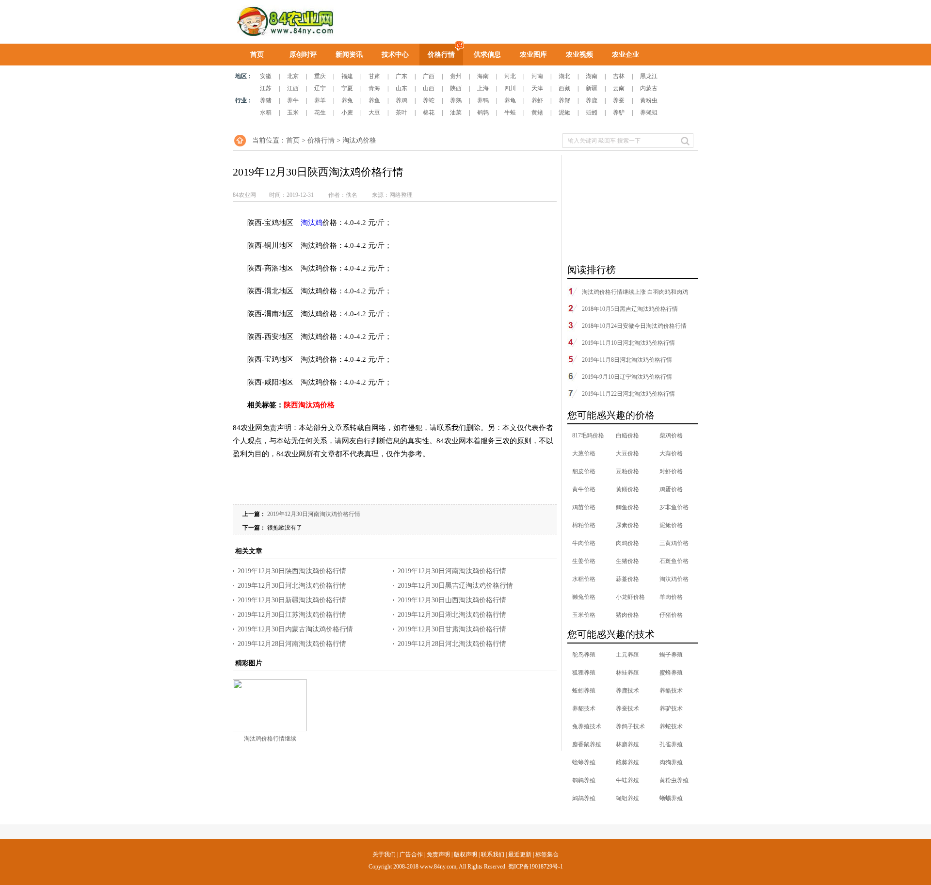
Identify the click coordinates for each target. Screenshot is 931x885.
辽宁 (320, 88)
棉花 (428, 112)
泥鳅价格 (671, 525)
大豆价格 (627, 453)
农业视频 (579, 54)
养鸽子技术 (630, 726)
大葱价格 (583, 453)
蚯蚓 (591, 112)
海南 (483, 76)
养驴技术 (671, 708)
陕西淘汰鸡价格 (309, 405)
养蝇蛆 (649, 112)
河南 (537, 76)
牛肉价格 (583, 543)
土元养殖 (627, 654)
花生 (320, 112)
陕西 (456, 88)
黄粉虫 (649, 100)
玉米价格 (583, 614)
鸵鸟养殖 (583, 654)
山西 (428, 88)
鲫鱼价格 (627, 507)
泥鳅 (564, 112)
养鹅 (456, 100)
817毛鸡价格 (588, 435)
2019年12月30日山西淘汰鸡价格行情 (452, 600)
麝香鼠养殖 (586, 744)
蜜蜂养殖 (671, 672)
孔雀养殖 (671, 744)
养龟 (510, 100)
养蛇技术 (671, 726)
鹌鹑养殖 (583, 780)
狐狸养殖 (583, 672)
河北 (510, 76)
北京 (293, 76)
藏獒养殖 (627, 762)
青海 (374, 88)
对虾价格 (671, 471)
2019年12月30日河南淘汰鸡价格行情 (313, 514)
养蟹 (564, 100)
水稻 (266, 112)
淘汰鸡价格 (359, 140)
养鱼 (374, 100)
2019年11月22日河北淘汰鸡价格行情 (628, 393)
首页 (257, 54)
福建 (347, 76)
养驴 (619, 112)
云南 (619, 88)
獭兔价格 (583, 597)
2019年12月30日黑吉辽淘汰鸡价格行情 (455, 585)
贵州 (456, 76)
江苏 (266, 88)
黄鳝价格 (627, 489)
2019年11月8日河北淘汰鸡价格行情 (627, 359)
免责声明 (438, 854)
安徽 (266, 76)
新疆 (591, 88)
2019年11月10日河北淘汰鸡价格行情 (628, 342)
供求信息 (487, 54)
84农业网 (284, 21)
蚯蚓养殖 (583, 690)
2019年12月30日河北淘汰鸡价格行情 (292, 585)
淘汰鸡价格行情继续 (270, 738)
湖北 (564, 76)
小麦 (347, 112)
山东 (401, 88)
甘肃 (374, 76)
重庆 (320, 76)
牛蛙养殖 (627, 780)
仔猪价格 (671, 614)
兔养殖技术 (586, 726)
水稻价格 (583, 579)
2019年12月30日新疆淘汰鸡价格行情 (292, 600)
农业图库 (533, 54)
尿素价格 (627, 525)
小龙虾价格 (630, 597)
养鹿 (591, 100)
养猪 (266, 100)
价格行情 (441, 54)
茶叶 (401, 112)
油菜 (456, 112)
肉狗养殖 (671, 762)
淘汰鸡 (311, 222)
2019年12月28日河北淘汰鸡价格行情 (452, 643)
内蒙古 (649, 88)
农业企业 (625, 54)
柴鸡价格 (671, 435)
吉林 (619, 76)
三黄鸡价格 (674, 543)
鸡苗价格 (583, 507)
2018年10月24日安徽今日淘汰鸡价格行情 (634, 325)
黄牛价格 (583, 489)
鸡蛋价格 (671, 489)
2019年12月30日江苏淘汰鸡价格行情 (292, 614)
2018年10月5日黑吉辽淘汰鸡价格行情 (630, 309)
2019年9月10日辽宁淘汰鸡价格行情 (627, 376)
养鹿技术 (627, 690)
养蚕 (619, 100)
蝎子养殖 (671, 654)
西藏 (564, 88)
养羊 (320, 100)
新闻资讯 (349, 54)
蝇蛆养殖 (627, 798)
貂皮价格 (583, 471)
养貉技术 (671, 690)
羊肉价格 (671, 597)
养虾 (537, 100)
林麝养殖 (627, 744)
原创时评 (303, 54)
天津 (537, 88)
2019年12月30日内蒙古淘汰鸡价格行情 (295, 629)
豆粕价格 (627, 471)
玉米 (293, 112)
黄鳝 (537, 112)
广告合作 (411, 854)
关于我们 (384, 854)
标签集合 (547, 854)
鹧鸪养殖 (583, 798)
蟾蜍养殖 (583, 762)
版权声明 (465, 854)
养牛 (293, 100)
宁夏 (347, 88)
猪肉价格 (627, 614)
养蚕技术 (627, 708)
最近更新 (519, 854)
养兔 (347, 100)
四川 (510, 88)
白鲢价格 (627, 435)
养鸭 (483, 100)
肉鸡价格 (627, 543)
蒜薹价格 (627, 579)
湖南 (591, 76)
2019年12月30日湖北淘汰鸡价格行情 (452, 614)
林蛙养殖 (627, 672)
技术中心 (395, 54)
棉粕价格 (583, 525)
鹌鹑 (483, 112)
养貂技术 (583, 708)
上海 (483, 88)
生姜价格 (583, 561)
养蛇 (428, 100)
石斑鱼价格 (674, 561)
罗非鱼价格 (674, 507)
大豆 (374, 112)
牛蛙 (510, 112)
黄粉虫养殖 (674, 780)
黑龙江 (649, 76)
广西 (428, 76)
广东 (401, 76)
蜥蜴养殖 (671, 798)
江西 (293, 88)
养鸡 (401, 100)
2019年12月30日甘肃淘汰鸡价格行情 (452, 629)
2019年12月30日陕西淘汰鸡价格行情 (292, 571)
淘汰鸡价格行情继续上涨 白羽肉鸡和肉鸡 (635, 292)
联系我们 (492, 854)
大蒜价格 (671, 453)
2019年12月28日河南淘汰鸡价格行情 (292, 643)
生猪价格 (627, 561)
